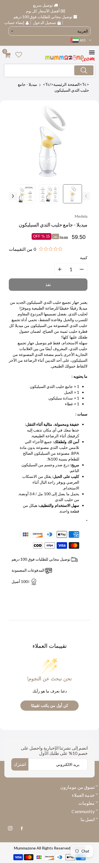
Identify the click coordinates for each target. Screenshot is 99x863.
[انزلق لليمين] (13, 196)
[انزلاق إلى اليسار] (86, 196)
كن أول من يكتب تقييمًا (49, 705)
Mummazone (25, 848)
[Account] (18, 54)
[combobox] (49, 70)
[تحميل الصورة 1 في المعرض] (72, 193)
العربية (82, 31)
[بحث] (84, 70)
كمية (83, 257)
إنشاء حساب (14, 22)
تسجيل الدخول (44, 22)
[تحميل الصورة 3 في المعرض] (25, 193)
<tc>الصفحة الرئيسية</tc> (66, 84)
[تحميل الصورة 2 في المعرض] (49, 193)
